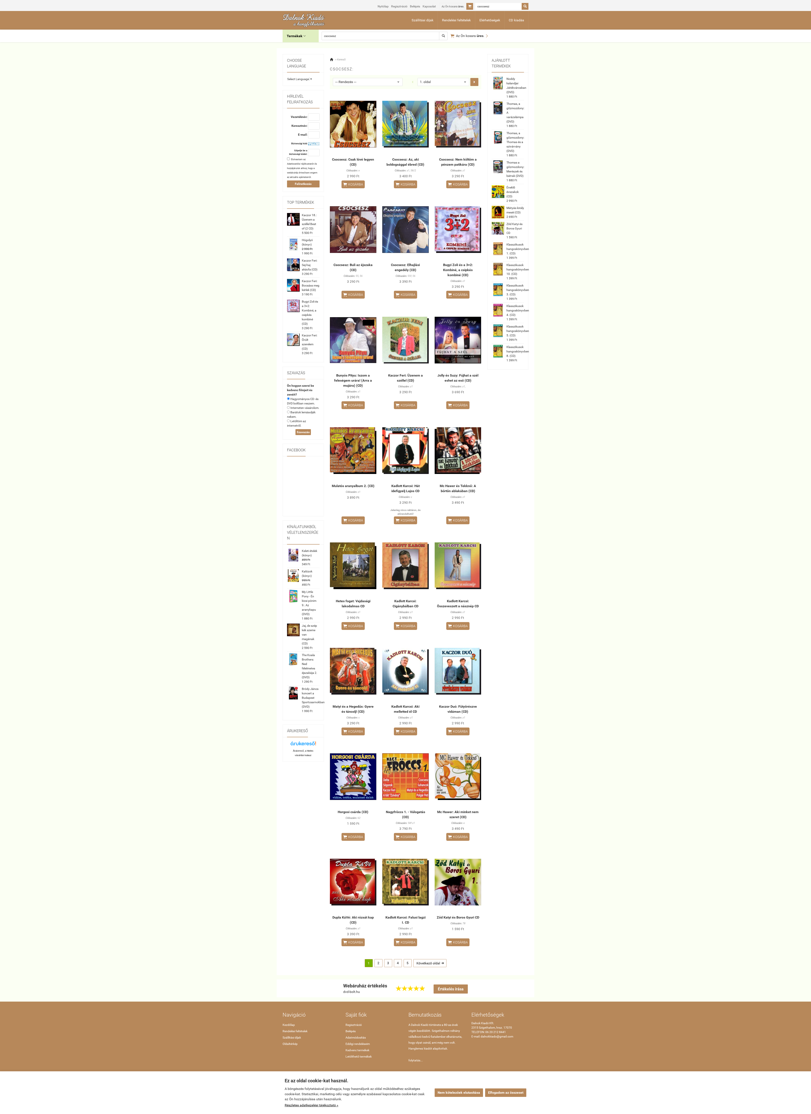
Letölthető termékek (359, 1056)
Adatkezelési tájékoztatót (300, 163)
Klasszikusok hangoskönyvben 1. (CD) (517, 249)
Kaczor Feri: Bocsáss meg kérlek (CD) (310, 285)
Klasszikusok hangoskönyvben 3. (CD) (517, 290)
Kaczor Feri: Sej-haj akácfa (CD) (309, 265)
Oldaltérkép (290, 1044)
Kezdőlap (289, 1025)
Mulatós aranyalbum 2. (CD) (353, 486)
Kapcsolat (429, 6)
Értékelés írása (451, 989)
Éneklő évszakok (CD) (512, 192)
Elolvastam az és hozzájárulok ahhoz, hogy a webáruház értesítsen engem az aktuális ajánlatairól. (302, 168)
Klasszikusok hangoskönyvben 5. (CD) (517, 331)
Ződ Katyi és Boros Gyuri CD (458, 917)
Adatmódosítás (356, 1037)
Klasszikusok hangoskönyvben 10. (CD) (517, 269)
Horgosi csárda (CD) (353, 812)
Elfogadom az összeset (505, 1093)
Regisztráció (399, 6)
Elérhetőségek (489, 20)
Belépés (415, 6)
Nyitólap (383, 6)
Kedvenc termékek (357, 1050)
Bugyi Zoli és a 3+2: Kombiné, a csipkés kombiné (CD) (458, 270)
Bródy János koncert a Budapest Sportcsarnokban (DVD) (313, 697)
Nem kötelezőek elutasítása (459, 1093)
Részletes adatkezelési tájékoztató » (311, 1105)
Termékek (296, 36)
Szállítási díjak (422, 20)
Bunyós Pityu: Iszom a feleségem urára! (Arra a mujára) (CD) (353, 380)
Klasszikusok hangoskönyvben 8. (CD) (517, 351)
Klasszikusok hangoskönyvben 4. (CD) (517, 310)
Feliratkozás (303, 184)
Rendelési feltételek (456, 20)
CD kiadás (516, 20)
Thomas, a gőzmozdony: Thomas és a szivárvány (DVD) (515, 142)
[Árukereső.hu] (303, 744)
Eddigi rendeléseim (358, 1044)
